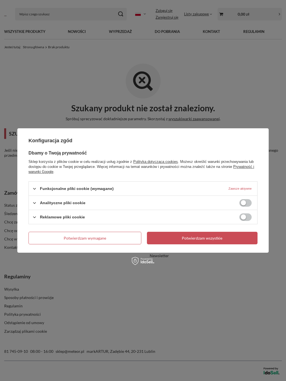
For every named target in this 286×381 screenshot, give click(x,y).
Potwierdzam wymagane (85, 237)
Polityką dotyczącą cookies (155, 162)
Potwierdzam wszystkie (202, 237)
